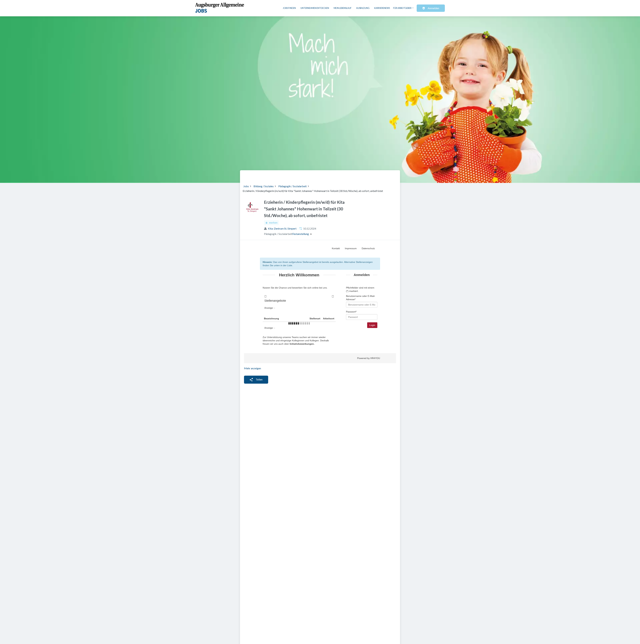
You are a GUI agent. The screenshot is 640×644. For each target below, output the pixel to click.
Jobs (246, 186)
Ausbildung (363, 8)
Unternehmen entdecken (314, 8)
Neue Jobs (369, 175)
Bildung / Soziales (264, 186)
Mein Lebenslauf (343, 8)
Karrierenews (382, 8)
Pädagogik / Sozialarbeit (292, 186)
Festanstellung (300, 233)
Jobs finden (289, 8)
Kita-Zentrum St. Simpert (282, 228)
